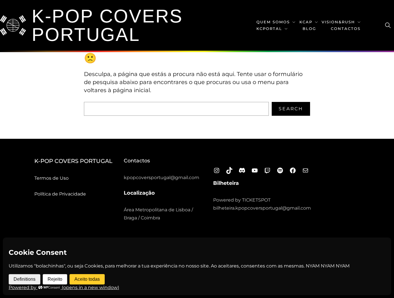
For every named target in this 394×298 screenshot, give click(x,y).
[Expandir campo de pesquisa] (387, 25)
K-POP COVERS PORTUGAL (107, 25)
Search (291, 108)
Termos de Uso (51, 178)
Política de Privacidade (60, 194)
